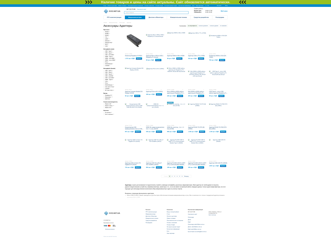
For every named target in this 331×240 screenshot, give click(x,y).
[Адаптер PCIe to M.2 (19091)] (155, 76)
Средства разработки (201, 17)
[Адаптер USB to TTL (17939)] (197, 41)
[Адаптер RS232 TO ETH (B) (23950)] (197, 112)
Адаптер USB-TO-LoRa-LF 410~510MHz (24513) (154, 163)
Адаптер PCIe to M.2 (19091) (154, 91)
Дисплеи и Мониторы (156, 17)
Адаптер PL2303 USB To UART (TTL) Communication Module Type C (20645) (176, 164)
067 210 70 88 (131, 9)
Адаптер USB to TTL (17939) (196, 55)
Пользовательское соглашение (135, 5)
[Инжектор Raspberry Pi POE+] (134, 41)
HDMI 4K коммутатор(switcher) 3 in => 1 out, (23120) (155, 127)
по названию (223, 25)
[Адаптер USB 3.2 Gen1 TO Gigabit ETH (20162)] (134, 148)
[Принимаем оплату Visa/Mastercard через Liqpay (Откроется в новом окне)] (107, 225)
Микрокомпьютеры (135, 17)
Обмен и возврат (122, 5)
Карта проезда (212, 215)
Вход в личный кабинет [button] (173, 212)
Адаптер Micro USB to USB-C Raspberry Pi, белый (154, 56)
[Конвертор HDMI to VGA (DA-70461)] (218, 41)
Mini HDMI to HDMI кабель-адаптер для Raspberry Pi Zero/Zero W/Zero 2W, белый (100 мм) (196, 94)
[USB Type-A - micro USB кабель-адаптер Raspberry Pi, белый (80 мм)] (218, 76)
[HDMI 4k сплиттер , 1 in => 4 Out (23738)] (176, 112)
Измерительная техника (178, 17)
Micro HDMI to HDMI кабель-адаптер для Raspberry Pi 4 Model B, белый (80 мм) (175, 93)
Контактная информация (185, 5)
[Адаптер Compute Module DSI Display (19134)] (134, 76)
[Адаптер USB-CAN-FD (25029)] (218, 148)
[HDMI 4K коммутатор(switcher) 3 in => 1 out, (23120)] (155, 112)
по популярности (192, 25)
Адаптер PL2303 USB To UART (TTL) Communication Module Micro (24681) (197, 164)
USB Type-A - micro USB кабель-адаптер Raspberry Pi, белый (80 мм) (218, 93)
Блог (193, 5)
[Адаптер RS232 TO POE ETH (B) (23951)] (218, 112)
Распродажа (220, 17)
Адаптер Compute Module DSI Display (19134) (133, 92)
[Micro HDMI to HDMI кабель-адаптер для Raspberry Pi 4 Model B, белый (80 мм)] (176, 76)
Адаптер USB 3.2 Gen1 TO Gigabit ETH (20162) (133, 163)
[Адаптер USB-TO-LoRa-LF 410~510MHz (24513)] (155, 148)
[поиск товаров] (187, 12)
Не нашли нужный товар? (170, 5)
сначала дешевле (203, 25)
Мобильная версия (110, 229)
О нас (104, 5)
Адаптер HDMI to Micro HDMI (175, 55)
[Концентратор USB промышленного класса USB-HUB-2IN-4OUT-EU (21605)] (134, 112)
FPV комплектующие (114, 17)
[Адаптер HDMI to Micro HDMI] (176, 41)
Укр (206, 5)
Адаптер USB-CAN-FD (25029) (218, 163)
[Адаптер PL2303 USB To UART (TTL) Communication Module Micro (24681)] (197, 148)
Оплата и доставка (112, 5)
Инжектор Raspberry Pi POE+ (133, 55)
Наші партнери (199, 5)
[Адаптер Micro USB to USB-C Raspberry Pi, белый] (155, 41)
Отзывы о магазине (149, 5)
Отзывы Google (159, 5)
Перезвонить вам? (141, 9)
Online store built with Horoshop (110, 236)
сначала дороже (214, 25)
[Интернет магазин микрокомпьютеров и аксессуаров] (112, 213)
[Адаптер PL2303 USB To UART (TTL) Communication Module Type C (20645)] (176, 148)
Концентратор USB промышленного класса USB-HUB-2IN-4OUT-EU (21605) (133, 128)
